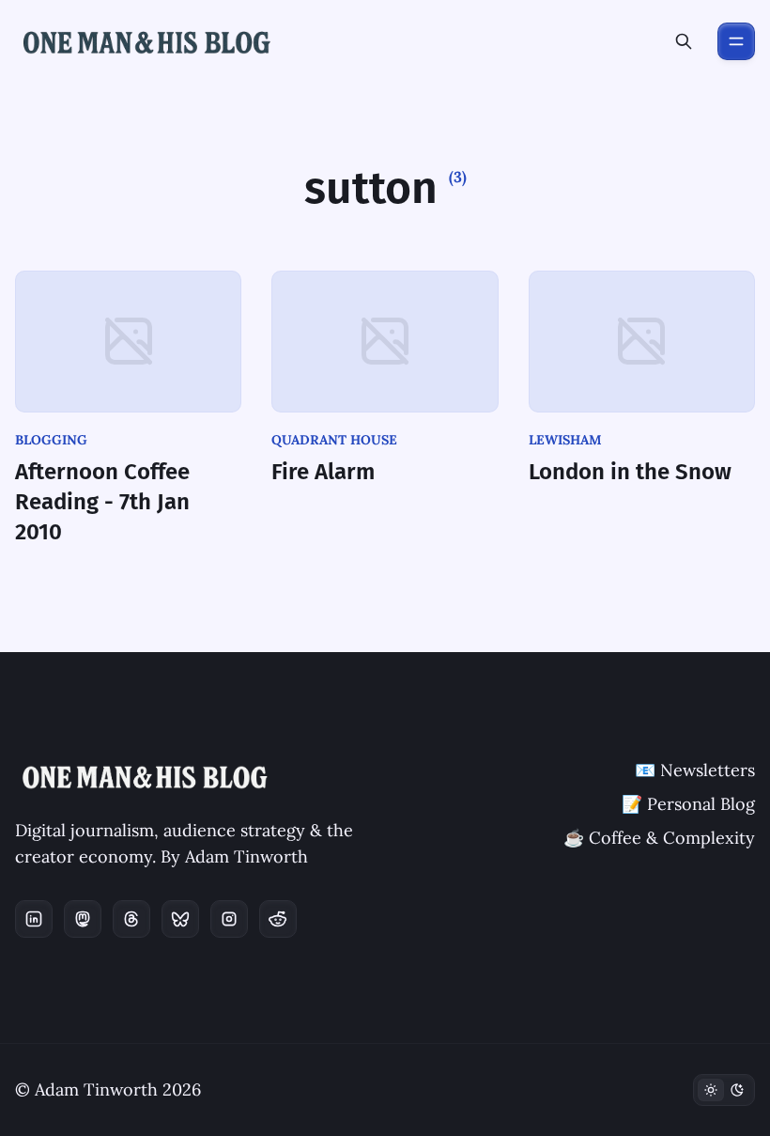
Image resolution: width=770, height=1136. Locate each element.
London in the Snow (630, 472)
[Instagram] (229, 919)
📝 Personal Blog (688, 804)
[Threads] (131, 919)
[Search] (683, 41)
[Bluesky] (180, 919)
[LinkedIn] (34, 919)
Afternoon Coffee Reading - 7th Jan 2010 (102, 502)
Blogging (51, 439)
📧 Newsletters (695, 770)
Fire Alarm (323, 472)
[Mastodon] (82, 919)
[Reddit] (278, 919)
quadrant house (334, 439)
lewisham (565, 439)
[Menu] (736, 41)
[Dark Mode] (724, 1090)
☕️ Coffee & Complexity (659, 837)
